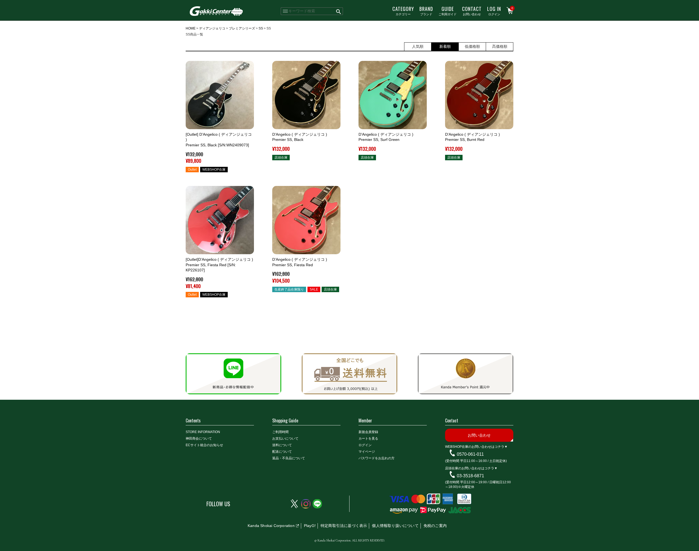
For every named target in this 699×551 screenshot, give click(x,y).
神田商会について (199, 438)
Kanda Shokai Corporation (271, 525)
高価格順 (499, 46)
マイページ (367, 452)
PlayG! (310, 525)
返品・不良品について (288, 458)
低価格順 (472, 46)
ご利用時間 (280, 432)
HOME (191, 28)
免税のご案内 (435, 525)
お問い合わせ (472, 10)
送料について (282, 445)
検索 (338, 11)
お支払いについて (285, 438)
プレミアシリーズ (242, 28)
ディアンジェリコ (212, 28)
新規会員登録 (368, 432)
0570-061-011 (470, 454)
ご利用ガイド (448, 10)
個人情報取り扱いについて (395, 525)
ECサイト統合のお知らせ (204, 445)
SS (261, 28)
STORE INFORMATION (203, 432)
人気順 (417, 46)
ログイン (494, 10)
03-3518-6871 (470, 475)
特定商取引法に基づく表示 (344, 525)
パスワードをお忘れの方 (377, 458)
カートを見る (368, 438)
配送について (282, 452)
